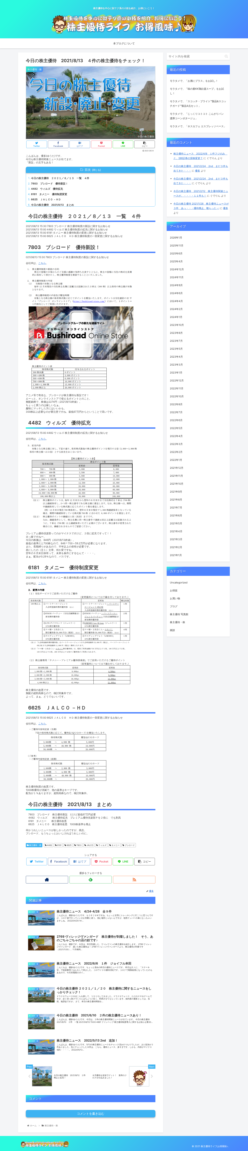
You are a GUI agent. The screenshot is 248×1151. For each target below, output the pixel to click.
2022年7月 (176, 412)
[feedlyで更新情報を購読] (91, 879)
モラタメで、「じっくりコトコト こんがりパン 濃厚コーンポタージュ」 (197, 116)
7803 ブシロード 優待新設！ (49, 183)
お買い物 (175, 598)
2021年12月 (176, 467)
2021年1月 (176, 555)
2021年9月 (176, 491)
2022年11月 (176, 388)
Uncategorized (178, 582)
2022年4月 (176, 436)
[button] (226, 56)
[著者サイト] (47, 879)
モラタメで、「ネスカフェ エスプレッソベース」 (198, 126)
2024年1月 (176, 317)
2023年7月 (176, 340)
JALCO (89, 845)
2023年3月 (176, 364)
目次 (88, 169)
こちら (42, 263)
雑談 (172, 630)
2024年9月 (176, 285)
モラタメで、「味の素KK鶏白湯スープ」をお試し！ (197, 91)
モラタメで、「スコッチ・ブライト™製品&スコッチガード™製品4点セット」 (198, 103)
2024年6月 (176, 293)
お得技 (173, 590)
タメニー (115, 845)
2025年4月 (176, 261)
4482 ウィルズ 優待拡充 (47, 188)
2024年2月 (176, 309)
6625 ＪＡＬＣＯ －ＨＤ (46, 199)
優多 (197, 170)
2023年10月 (177, 325)
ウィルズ (102, 845)
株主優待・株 (35, 845)
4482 (49, 845)
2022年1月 (176, 459)
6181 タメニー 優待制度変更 (49, 194)
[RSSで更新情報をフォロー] (134, 879)
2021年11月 (176, 475)
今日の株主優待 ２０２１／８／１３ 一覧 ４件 (60, 178)
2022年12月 (177, 380)
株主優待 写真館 (179, 614)
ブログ (173, 606)
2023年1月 (176, 372)
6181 (59, 845)
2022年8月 (176, 404)
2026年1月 (176, 237)
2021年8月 (176, 499)
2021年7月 (176, 507)
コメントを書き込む (90, 1113)
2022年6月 (176, 420)
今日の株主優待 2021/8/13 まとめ (52, 204)
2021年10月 (176, 483)
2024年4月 (176, 301)
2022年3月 (176, 444)
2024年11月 (177, 277)
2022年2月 (176, 452)
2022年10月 (177, 396)
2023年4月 (176, 356)
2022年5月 (176, 428)
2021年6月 (176, 515)
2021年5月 (176, 523)
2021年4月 (176, 531)
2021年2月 (176, 547)
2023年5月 (176, 348)
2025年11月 (176, 245)
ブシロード (129, 845)
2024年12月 (177, 269)
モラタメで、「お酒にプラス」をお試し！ (194, 80)
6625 (68, 845)
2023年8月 (176, 332)
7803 (78, 845)
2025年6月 (176, 253)
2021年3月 (176, 539)
